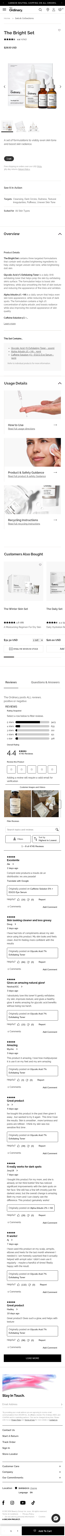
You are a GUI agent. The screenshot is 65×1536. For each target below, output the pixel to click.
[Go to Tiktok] (33, 1502)
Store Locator (10, 1454)
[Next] (61, 2)
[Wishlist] (59, 28)
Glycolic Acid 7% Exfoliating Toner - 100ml (32, 348)
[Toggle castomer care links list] (60, 1466)
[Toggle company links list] (60, 1472)
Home (7, 18)
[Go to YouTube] (23, 1502)
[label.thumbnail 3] (33, 126)
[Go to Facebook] (3, 1502)
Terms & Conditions (10, 1514)
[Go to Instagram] (12, 1502)
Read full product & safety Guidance (27, 476)
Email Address (9, 1404)
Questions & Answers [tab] (45, 682)
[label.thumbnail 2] (20, 126)
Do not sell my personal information (19, 1517)
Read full (21, 428)
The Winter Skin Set (16, 608)
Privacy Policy (16, 1420)
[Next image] (60, 87)
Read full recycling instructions (24, 523)
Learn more (10, 323)
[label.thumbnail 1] (7, 126)
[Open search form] (40, 9)
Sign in (6, 1448)
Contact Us (53, 1420)
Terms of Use (30, 1420)
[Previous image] (4, 87)
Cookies (42, 1517)
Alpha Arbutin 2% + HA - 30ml (26, 351)
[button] (60, 234)
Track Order (9, 1442)
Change (33, 1488)
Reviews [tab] (11, 682)
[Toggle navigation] (4, 9)
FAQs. (39, 166)
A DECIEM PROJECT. (11, 1519)
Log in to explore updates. (33, 4)
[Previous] (3, 2)
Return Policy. (24, 169)
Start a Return (10, 1436)
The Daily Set (54, 608)
